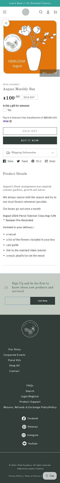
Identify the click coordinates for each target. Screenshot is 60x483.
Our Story (14, 349)
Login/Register (30, 396)
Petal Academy (25, 465)
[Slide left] (45, 73)
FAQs (29, 385)
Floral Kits (14, 360)
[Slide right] (55, 73)
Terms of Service (32, 476)
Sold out (30, 131)
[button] (40, 12)
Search (30, 390)
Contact (14, 370)
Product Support (30, 401)
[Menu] (4, 12)
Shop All (14, 365)
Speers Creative (36, 468)
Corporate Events (15, 354)
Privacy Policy (15, 476)
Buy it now (30, 140)
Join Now (43, 300)
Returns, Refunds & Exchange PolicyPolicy (30, 407)
